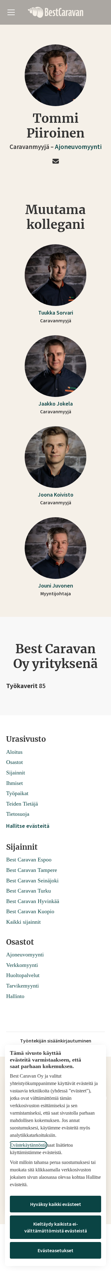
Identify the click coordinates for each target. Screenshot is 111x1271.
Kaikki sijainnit (23, 922)
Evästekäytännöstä (28, 1145)
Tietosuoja (17, 814)
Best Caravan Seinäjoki (32, 880)
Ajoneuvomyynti (78, 146)
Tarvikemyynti (22, 986)
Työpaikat (17, 793)
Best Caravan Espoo (28, 859)
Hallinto (15, 996)
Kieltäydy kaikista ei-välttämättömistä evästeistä (55, 1227)
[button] (55, 161)
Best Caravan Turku (28, 891)
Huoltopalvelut (22, 975)
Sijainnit (15, 773)
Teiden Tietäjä (22, 804)
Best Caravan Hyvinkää (32, 901)
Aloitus (14, 752)
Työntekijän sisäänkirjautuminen (55, 1041)
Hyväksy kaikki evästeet (55, 1204)
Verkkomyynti (22, 965)
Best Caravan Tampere (31, 870)
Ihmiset (14, 783)
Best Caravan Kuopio (30, 911)
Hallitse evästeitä (27, 825)
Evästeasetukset (55, 1250)
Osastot (14, 762)
